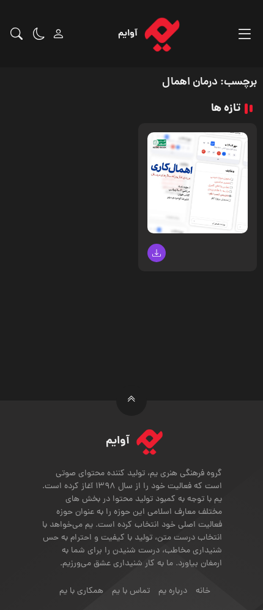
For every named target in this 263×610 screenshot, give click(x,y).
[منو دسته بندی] (244, 33)
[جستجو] (16, 33)
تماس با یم (131, 591)
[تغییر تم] (39, 33)
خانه (203, 591)
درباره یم (172, 591)
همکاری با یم (81, 591)
